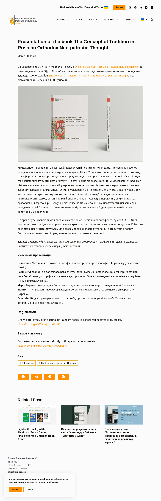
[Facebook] (135, 7)
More (128, 19)
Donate (119, 7)
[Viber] (49, 377)
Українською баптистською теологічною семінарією (107, 66)
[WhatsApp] (63, 377)
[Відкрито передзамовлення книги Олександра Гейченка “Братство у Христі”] (80, 415)
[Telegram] (141, 7)
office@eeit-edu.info (17, 472)
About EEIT (63, 19)
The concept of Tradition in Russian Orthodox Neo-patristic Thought (88, 75)
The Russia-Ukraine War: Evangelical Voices (82, 7)
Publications (26, 363)
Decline (30, 489)
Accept (15, 489)
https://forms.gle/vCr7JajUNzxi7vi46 (39, 324)
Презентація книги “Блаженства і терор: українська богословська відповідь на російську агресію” (120, 436)
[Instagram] (152, 7)
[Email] (130, 7)
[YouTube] (146, 7)
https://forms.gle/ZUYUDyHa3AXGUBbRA (42, 345)
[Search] (152, 19)
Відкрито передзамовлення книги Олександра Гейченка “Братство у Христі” (78, 432)
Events (93, 19)
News (79, 19)
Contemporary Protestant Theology (57, 363)
